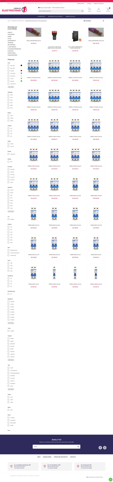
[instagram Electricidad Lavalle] (4, 1)
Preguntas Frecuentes (99, 3)
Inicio (9, 20)
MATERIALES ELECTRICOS (55, 16)
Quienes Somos (80, 3)
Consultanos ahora (59, 7)
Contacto (89, 3)
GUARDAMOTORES (12, 55)
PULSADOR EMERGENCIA (14, 49)
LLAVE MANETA (12, 46)
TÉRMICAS (10, 42)
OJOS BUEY (11, 51)
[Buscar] (82, 11)
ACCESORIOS (11, 34)
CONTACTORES (12, 53)
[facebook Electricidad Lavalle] (2, 1)
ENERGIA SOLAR (70, 16)
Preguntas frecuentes (61, 457)
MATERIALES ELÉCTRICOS (18, 20)
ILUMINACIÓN (41, 16)
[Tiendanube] (44, 475)
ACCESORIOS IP (12, 40)
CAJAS (9, 38)
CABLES (10, 32)
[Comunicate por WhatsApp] (110, 479)
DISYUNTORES (11, 44)
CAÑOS (9, 36)
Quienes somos (47, 457)
